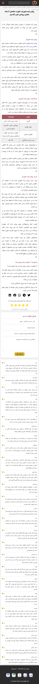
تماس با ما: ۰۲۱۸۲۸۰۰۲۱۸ (23, 669)
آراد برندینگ (14, 669)
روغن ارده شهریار (31, 43)
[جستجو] (9, 3)
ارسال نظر (19, 354)
